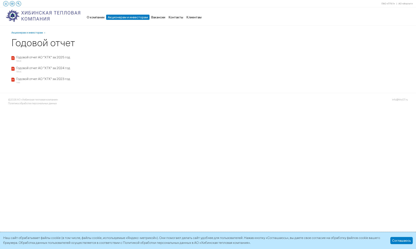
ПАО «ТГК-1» (388, 3)
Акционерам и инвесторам (128, 17)
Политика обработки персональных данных (32, 103)
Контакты (176, 17)
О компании (95, 17)
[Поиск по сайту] (18, 3)
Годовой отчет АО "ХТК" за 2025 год (43, 57)
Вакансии (158, 17)
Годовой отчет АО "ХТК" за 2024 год (43, 68)
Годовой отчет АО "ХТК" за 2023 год (43, 79)
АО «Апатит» (405, 3)
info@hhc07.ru (400, 99)
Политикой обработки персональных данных (157, 243)
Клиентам (194, 17)
